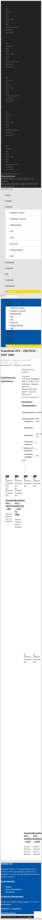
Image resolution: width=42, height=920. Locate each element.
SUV (7, 17)
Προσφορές (10, 32)
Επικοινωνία (10, 892)
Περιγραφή (26, 376)
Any (7, 9)
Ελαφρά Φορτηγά (16, 250)
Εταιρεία (9, 887)
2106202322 (16, 909)
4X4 (7, 14)
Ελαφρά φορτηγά (12, 27)
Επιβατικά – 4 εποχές (18, 219)
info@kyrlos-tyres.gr (8, 913)
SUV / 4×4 (14, 244)
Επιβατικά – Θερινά (17, 212)
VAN (7, 24)
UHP (7, 22)
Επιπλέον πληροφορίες (30, 397)
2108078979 (5, 909)
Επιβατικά (9, 30)
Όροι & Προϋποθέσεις (14, 889)
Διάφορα (9, 12)
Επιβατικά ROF (15, 225)
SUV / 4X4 (9, 19)
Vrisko (29, 917)
